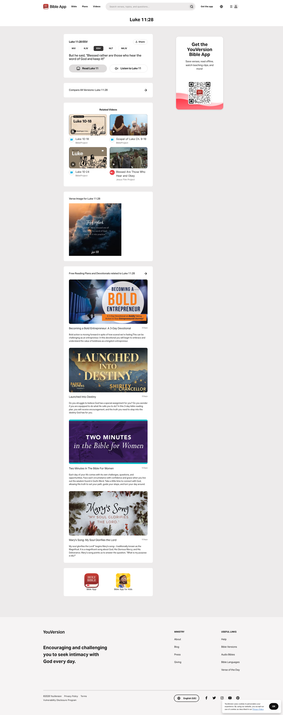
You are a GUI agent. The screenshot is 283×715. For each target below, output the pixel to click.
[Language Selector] (221, 6)
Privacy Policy (71, 696)
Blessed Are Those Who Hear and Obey (130, 173)
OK (273, 706)
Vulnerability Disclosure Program (59, 700)
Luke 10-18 (85, 139)
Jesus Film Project (125, 179)
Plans (85, 6)
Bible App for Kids (123, 589)
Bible (74, 6)
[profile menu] (233, 6)
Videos (96, 6)
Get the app (207, 6)
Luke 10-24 (85, 171)
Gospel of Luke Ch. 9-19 (132, 139)
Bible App (91, 589)
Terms (84, 696)
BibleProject (81, 142)
